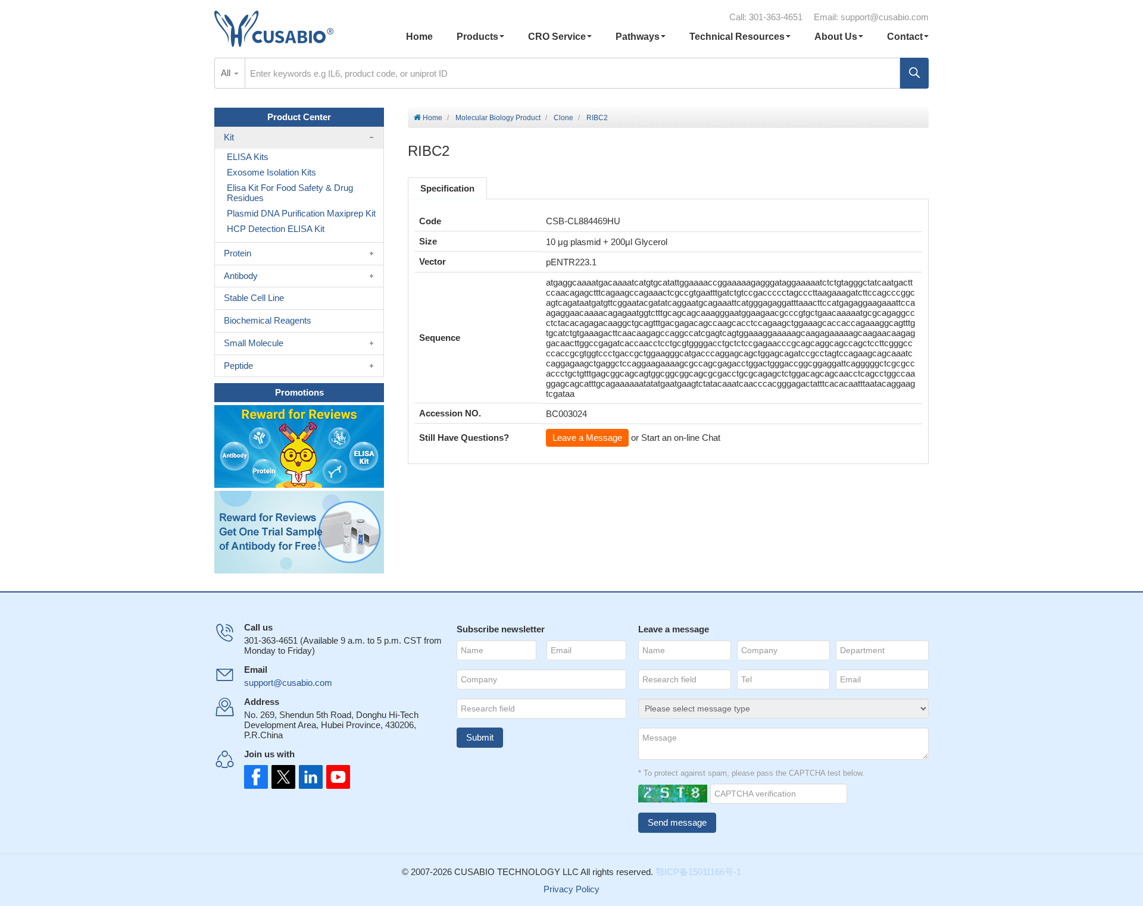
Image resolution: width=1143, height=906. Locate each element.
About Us (835, 37)
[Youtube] (334, 777)
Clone (563, 118)
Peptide (238, 365)
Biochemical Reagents (267, 320)
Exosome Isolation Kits (271, 172)
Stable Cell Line (254, 298)
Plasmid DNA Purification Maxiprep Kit (301, 213)
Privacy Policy (571, 889)
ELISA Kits (247, 157)
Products (477, 37)
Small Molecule (253, 343)
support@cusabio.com (885, 17)
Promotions (299, 392)
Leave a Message (587, 437)
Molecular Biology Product (498, 118)
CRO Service (557, 37)
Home (419, 37)
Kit (229, 137)
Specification (447, 188)
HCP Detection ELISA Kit (275, 229)
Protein (237, 253)
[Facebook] (256, 777)
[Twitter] (282, 777)
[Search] (914, 73)
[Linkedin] (308, 777)
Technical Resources (737, 37)
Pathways (638, 37)
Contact (905, 37)
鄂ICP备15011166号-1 (698, 872)
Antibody (241, 276)
